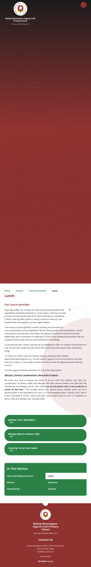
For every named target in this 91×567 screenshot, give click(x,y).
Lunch (54, 290)
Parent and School (37, 290)
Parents (19, 290)
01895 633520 (45, 556)
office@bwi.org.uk (45, 561)
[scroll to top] (45, 503)
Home (7, 290)
